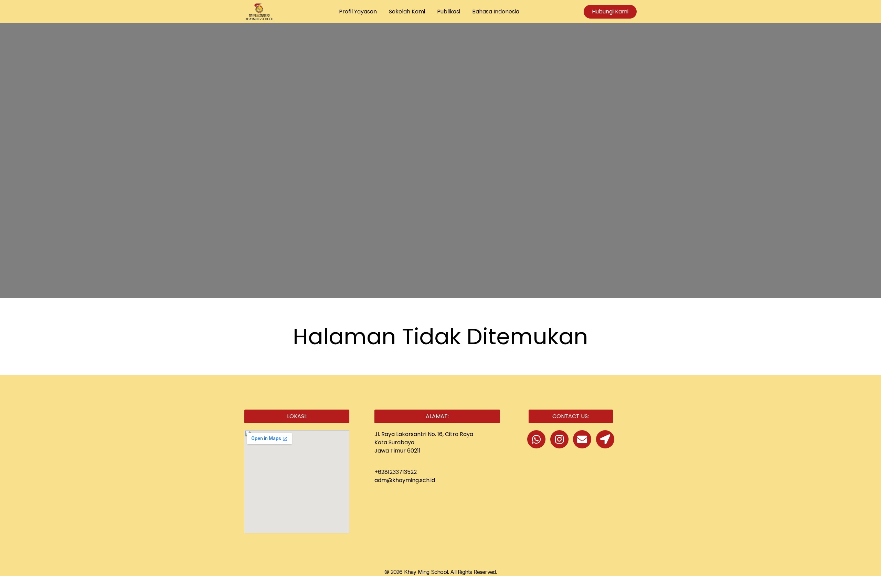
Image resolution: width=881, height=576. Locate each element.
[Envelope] (582, 439)
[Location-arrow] (605, 439)
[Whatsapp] (536, 439)
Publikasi (448, 11)
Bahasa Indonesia (495, 11)
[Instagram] (559, 439)
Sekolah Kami (407, 11)
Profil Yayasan (358, 11)
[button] (296, 416)
